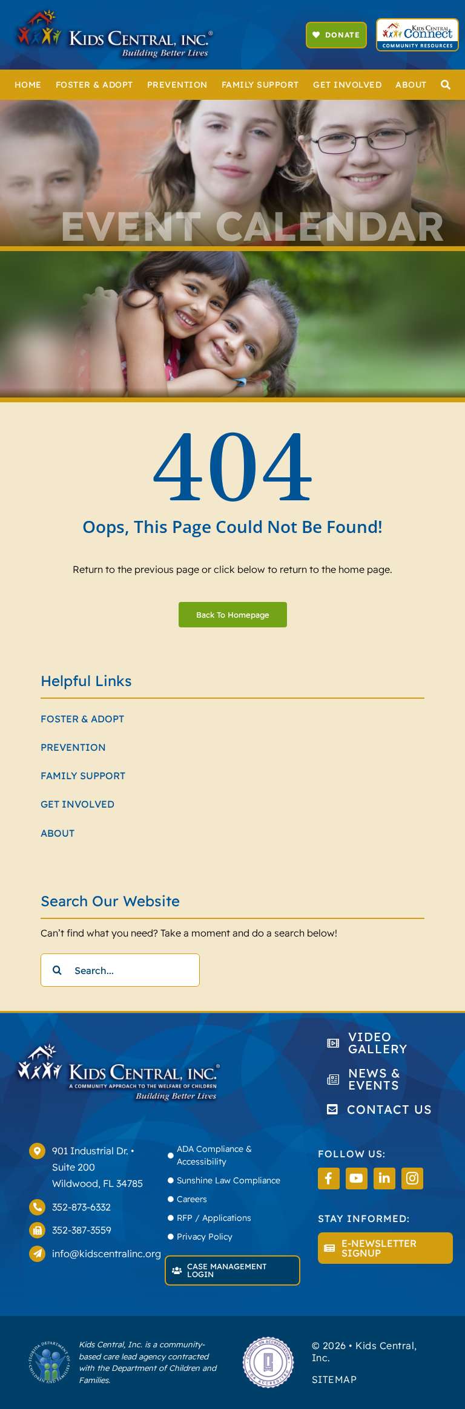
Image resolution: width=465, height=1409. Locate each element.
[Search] (446, 85)
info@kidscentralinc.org (106, 1253)
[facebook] (329, 1178)
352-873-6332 (81, 1207)
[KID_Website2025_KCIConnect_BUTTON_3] (417, 24)
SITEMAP (334, 1379)
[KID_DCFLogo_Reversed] (49, 1345)
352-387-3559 (81, 1230)
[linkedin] (384, 1178)
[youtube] (357, 1178)
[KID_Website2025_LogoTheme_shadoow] (114, 11)
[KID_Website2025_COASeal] (268, 1340)
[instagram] (412, 1178)
